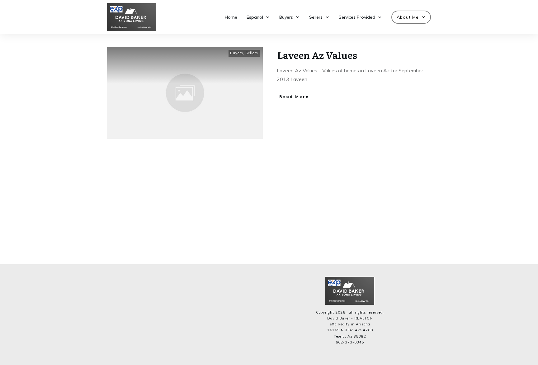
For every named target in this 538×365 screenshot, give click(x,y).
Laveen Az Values (317, 55)
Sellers (252, 53)
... (310, 79)
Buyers (236, 53)
